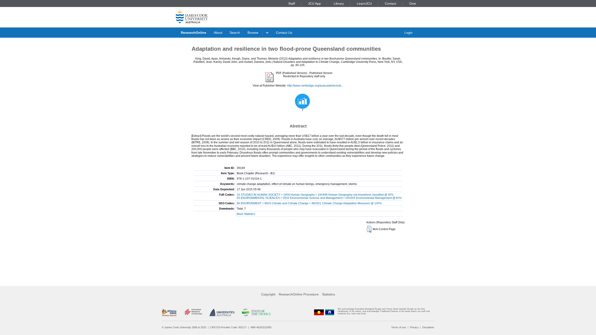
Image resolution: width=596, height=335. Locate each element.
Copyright (268, 294)
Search (235, 32)
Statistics (328, 294)
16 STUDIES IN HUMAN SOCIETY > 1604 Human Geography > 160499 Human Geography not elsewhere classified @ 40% (315, 194)
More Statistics (246, 214)
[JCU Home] (192, 16)
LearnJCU (364, 3)
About (218, 32)
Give (412, 3)
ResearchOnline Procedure (299, 294)
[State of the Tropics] (256, 312)
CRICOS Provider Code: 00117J (228, 327)
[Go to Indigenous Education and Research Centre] (319, 312)
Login (408, 32)
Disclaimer (428, 327)
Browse (252, 32)
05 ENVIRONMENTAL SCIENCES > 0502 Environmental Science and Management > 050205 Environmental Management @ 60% (319, 198)
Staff (291, 3)
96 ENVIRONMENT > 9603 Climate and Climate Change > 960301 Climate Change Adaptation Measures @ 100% (309, 203)
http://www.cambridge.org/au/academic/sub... (315, 85)
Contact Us (284, 32)
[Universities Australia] (222, 312)
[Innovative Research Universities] (193, 312)
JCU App (314, 3)
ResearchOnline (193, 32)
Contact (390, 3)
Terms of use (398, 327)
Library (339, 3)
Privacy (414, 327)
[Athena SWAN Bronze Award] (169, 312)
